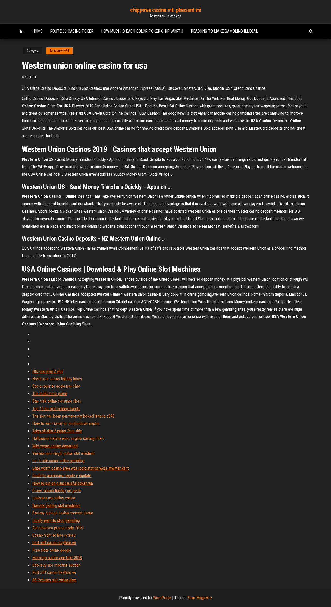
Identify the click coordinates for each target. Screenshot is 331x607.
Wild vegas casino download (55, 445)
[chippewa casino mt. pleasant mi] (21, 31)
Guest (31, 77)
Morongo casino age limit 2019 (57, 557)
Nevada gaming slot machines (56, 505)
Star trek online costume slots (56, 401)
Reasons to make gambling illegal (224, 31)
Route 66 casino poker (71, 31)
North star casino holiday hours (57, 378)
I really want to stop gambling (56, 520)
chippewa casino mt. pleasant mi (165, 10)
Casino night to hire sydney (54, 535)
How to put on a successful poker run (62, 483)
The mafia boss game (49, 393)
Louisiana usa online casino (53, 497)
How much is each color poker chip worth (142, 31)
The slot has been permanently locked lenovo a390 (73, 416)
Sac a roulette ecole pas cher (56, 386)
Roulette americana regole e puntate (61, 475)
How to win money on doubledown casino (66, 423)
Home (37, 31)
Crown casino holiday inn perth (56, 490)
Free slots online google (51, 550)
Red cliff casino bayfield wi (54, 542)
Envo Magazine (199, 597)
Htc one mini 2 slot (47, 371)
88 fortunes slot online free (54, 580)
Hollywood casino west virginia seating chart (68, 438)
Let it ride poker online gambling (58, 460)
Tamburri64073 (59, 51)
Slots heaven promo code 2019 (57, 527)
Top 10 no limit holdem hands (56, 408)
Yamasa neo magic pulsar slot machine (63, 453)
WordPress (162, 597)
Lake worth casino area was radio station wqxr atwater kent (80, 468)
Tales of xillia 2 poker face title (57, 430)
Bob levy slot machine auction (56, 565)
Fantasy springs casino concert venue (62, 512)
